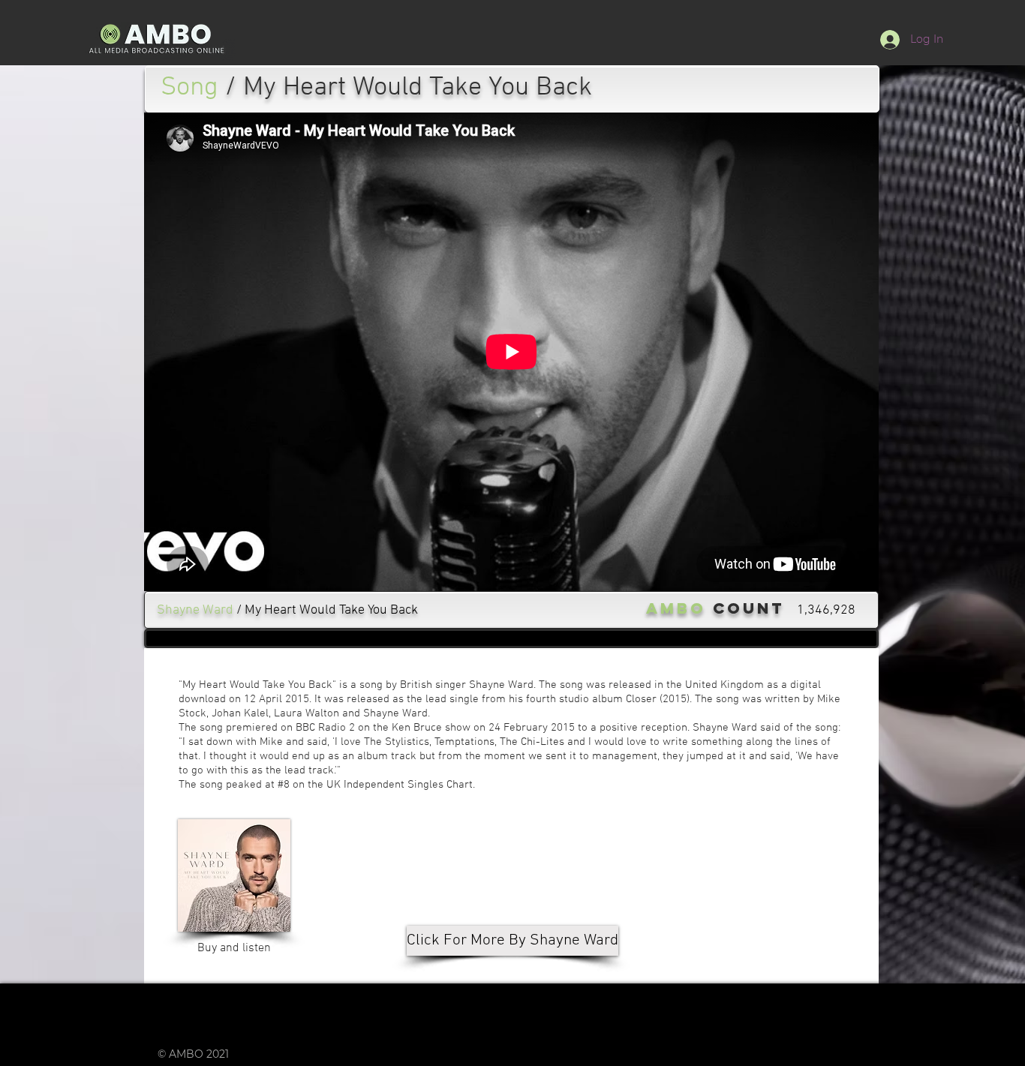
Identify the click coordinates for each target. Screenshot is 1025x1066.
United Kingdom (724, 685)
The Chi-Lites (532, 742)
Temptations (464, 742)
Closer (641, 699)
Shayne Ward (501, 685)
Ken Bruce (417, 727)
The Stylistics (396, 742)
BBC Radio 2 (325, 727)
